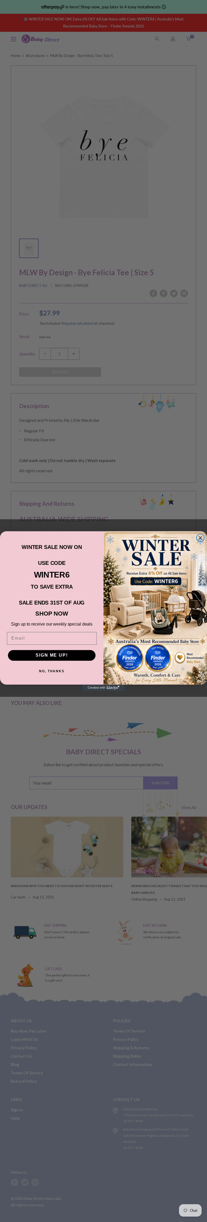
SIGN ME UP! (52, 655)
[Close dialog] (200, 538)
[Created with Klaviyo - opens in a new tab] (103, 687)
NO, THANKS (51, 671)
